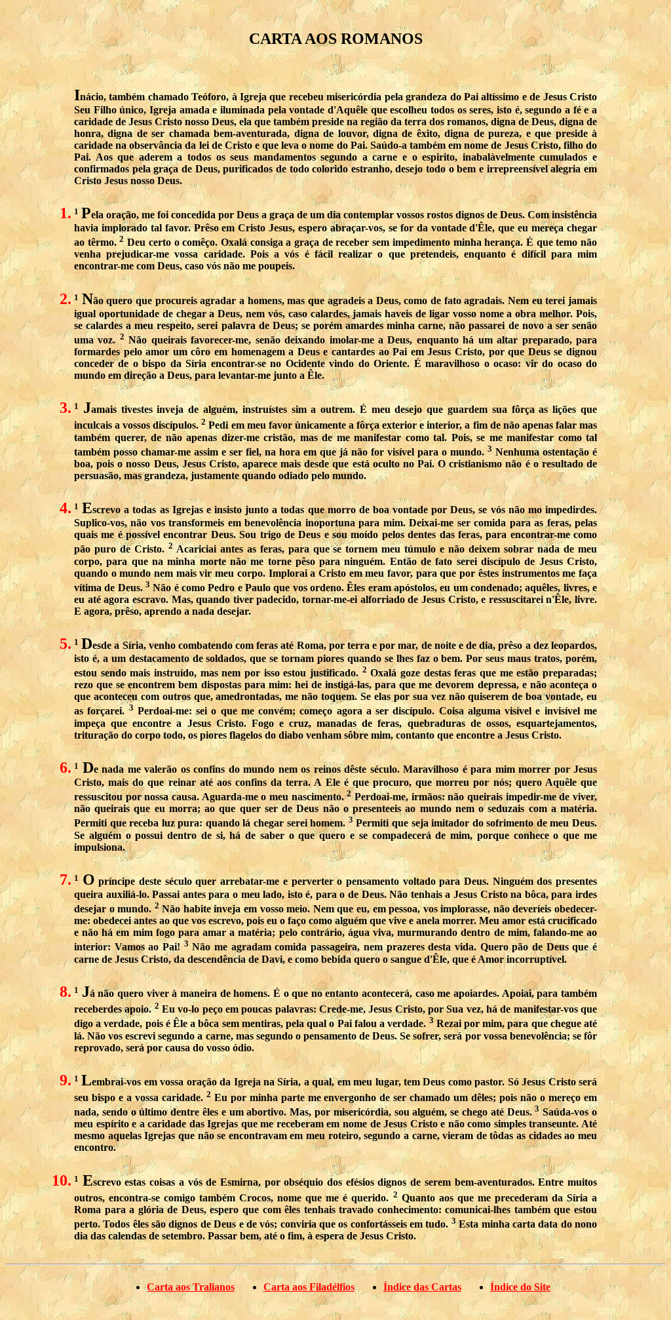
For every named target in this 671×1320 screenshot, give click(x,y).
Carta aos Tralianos (191, 1286)
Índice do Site (520, 1286)
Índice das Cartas (422, 1286)
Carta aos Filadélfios (309, 1286)
